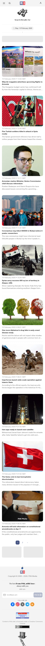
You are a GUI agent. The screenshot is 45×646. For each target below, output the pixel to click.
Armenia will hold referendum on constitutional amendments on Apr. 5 (21, 528)
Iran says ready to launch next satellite (17, 430)
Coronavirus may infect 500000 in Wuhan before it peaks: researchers (22, 232)
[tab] (19, 632)
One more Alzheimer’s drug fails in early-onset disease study (21, 331)
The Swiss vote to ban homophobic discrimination (16, 478)
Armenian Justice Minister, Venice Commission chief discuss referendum (21, 182)
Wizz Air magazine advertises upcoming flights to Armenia (22, 83)
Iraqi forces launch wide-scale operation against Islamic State (22, 381)
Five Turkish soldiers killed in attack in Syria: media (20, 132)
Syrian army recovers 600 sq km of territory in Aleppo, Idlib (20, 281)
